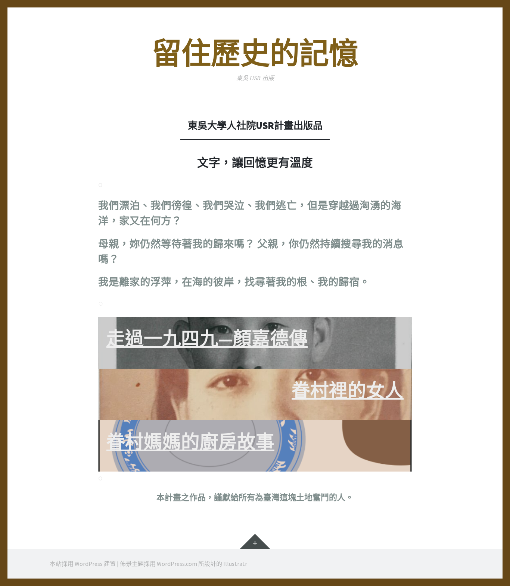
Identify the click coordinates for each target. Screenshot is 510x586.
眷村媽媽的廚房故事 (190, 442)
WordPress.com (177, 563)
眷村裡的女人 (348, 390)
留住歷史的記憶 (255, 53)
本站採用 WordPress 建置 (83, 563)
